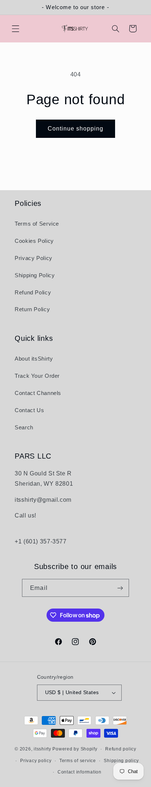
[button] (15, 28)
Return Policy (32, 309)
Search (24, 427)
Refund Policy (33, 292)
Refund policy (120, 749)
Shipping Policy (35, 275)
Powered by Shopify (74, 749)
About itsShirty (34, 359)
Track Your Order (37, 376)
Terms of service (77, 760)
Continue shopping (76, 128)
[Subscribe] (119, 588)
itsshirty (42, 749)
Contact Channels (38, 393)
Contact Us (29, 410)
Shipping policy (121, 760)
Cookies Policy (34, 241)
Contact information (80, 772)
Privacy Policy (33, 258)
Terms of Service (37, 224)
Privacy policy (35, 760)
